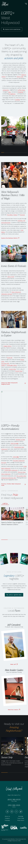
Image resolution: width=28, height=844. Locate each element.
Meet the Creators (13, 709)
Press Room (20, 820)
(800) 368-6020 (14, 800)
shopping (20, 92)
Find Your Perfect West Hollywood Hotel (11, 484)
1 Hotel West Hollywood (10, 470)
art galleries (12, 94)
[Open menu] (26, 4)
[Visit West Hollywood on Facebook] (7, 811)
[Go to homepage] (5, 3)
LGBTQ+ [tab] (5, 503)
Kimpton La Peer (20, 439)
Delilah (3, 365)
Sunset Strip (12, 369)
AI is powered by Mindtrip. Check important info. (14, 839)
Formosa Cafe (5, 363)
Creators (7, 818)
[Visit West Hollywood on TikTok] (20, 811)
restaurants (6, 90)
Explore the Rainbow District (9, 238)
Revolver (22, 214)
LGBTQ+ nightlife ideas (14, 594)
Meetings (20, 816)
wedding (17, 99)
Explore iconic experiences (12, 29)
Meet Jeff (13, 664)
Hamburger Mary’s (12, 365)
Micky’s (15, 214)
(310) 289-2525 (14, 805)
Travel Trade (20, 818)
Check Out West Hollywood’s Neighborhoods (9, 383)
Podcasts (7, 820)
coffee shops (21, 90)
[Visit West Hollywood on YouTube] (16, 811)
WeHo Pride (20, 76)
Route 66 (9, 357)
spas (9, 92)
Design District (7, 346)
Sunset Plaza (18, 371)
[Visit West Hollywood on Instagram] (11, 811)
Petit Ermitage (14, 443)
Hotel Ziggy (16, 456)
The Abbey (10, 214)
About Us (7, 816)
